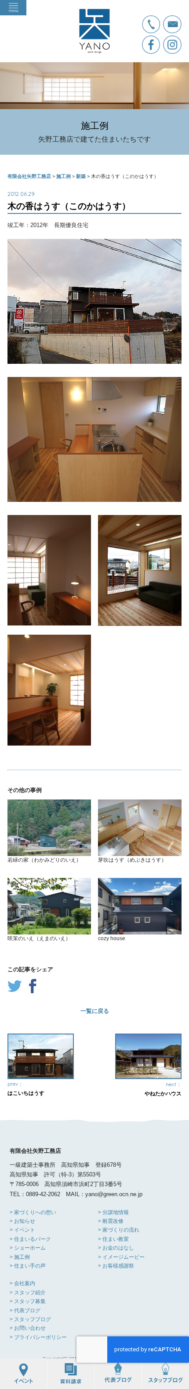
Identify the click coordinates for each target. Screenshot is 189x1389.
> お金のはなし (116, 1248)
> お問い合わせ (28, 1328)
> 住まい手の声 (28, 1266)
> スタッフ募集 (28, 1301)
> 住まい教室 (113, 1239)
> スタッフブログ (30, 1319)
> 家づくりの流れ (118, 1230)
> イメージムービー (121, 1257)
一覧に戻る (94, 1011)
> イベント (22, 1230)
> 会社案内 (22, 1283)
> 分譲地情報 (113, 1212)
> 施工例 (20, 1257)
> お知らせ (22, 1221)
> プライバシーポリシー (38, 1337)
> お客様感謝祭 (116, 1266)
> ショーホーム (28, 1248)
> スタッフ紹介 (28, 1293)
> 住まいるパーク (30, 1239)
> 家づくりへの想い (33, 1212)
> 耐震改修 (111, 1221)
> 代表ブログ (25, 1310)
